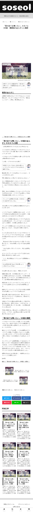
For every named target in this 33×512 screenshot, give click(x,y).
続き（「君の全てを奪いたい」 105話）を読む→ (16, 361)
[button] (29, 282)
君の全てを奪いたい (8, 390)
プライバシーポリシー (24, 504)
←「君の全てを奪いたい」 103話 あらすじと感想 (16, 136)
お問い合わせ (16, 506)
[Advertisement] (16, 47)
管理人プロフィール (9, 504)
